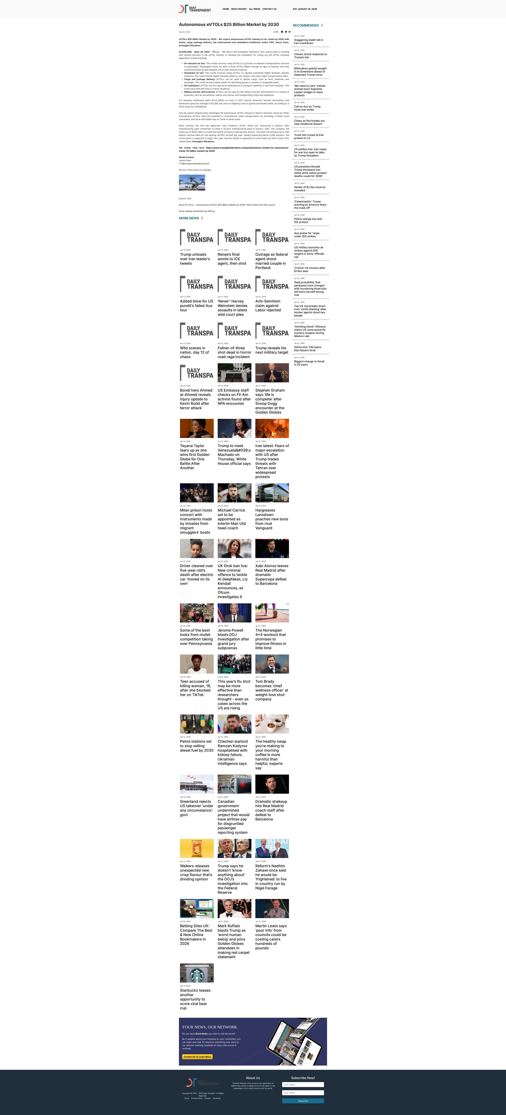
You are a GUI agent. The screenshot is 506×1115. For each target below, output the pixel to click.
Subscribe (303, 1101)
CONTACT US (269, 9)
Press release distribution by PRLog (196, 211)
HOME (226, 9)
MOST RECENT (239, 9)
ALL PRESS (254, 9)
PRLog (215, 51)
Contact (208, 1098)
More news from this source (261, 204)
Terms (186, 1098)
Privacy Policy (196, 1098)
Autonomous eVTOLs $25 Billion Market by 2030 (220, 204)
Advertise (217, 1098)
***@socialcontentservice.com (194, 163)
